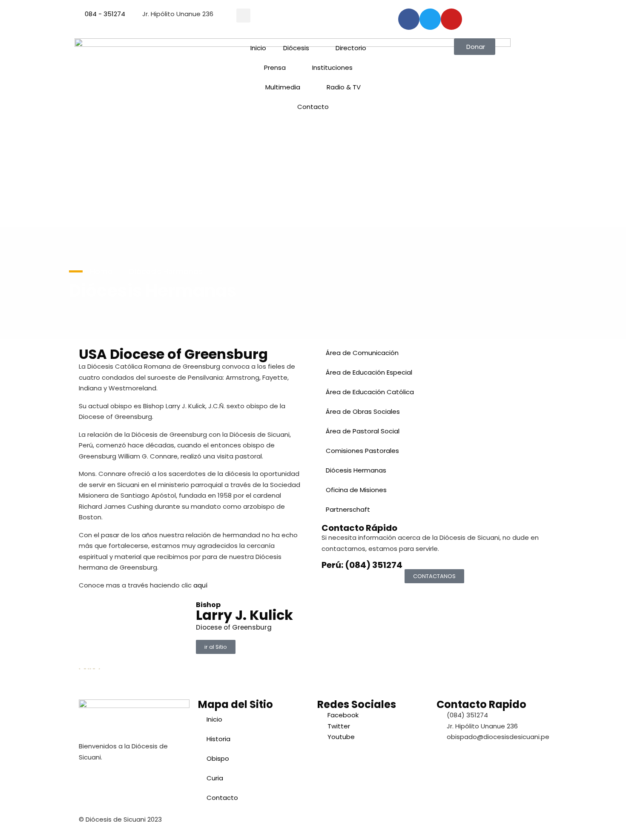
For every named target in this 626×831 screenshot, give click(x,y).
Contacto (313, 106)
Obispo (218, 758)
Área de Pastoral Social (362, 431)
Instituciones (332, 67)
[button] (243, 16)
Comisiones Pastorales (362, 450)
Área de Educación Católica (370, 391)
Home (101, 271)
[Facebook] (408, 19)
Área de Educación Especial (369, 372)
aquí (200, 585)
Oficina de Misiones (356, 489)
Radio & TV (344, 87)
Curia (215, 778)
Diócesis (296, 47)
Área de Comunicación (362, 352)
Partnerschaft (348, 509)
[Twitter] (430, 19)
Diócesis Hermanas (356, 470)
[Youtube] (451, 19)
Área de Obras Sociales (363, 411)
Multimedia (282, 87)
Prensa (275, 67)
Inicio (258, 47)
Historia (218, 738)
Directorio (351, 47)
